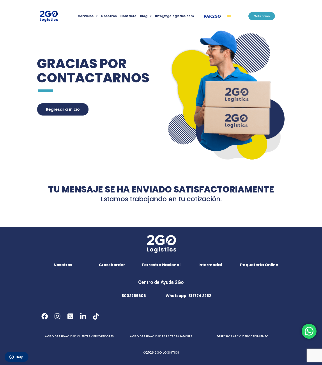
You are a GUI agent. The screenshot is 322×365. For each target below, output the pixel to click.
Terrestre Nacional (161, 264)
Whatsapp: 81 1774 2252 (188, 295)
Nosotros (109, 16)
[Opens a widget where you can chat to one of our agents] (16, 357)
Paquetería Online (259, 264)
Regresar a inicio (63, 109)
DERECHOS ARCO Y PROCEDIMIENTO (243, 336)
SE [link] (110, 189)
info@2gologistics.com (174, 16)
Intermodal (210, 264)
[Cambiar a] (229, 16)
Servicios (86, 16)
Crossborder (112, 264)
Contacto (128, 16)
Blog (143, 16)
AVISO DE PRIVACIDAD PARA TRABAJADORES (161, 336)
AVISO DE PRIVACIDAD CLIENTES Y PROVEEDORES (79, 336)
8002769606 (134, 295)
